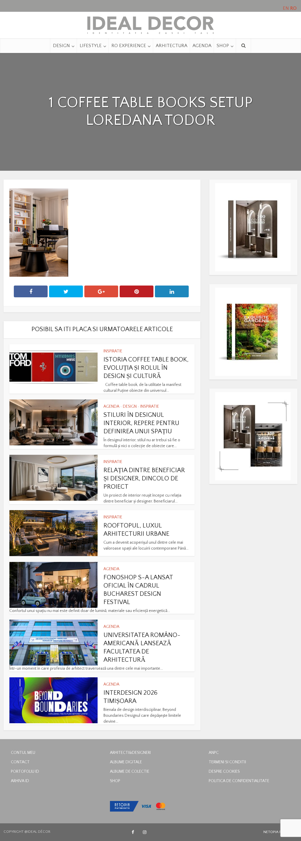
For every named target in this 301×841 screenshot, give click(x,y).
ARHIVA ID (20, 781)
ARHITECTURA (171, 45)
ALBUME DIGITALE (126, 762)
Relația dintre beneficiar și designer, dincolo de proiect (144, 478)
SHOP (223, 45)
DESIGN (61, 45)
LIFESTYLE (91, 45)
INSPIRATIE (112, 351)
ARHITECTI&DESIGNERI (130, 752)
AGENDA (202, 45)
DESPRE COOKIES (224, 771)
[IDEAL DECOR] (150, 23)
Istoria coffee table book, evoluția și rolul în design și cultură (145, 368)
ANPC (214, 752)
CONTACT (20, 762)
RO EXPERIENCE (128, 45)
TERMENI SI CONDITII (227, 762)
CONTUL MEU (23, 752)
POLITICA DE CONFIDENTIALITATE (239, 781)
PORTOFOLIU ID (25, 771)
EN (286, 8)
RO (293, 8)
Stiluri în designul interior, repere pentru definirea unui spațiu (141, 423)
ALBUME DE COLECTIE (129, 771)
